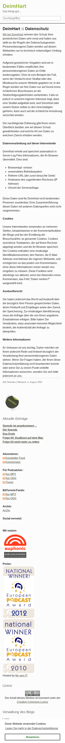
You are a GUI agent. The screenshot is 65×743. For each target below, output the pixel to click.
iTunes (9, 482)
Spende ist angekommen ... (20, 425)
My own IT (21, 675)
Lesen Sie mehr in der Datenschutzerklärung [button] (31, 728)
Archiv (6, 510)
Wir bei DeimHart (13, 34)
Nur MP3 (10, 474)
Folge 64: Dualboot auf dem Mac (23, 437)
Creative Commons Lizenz (32, 701)
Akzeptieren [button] (32, 737)
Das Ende (9, 433)
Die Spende (10, 429)
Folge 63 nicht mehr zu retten (21, 441)
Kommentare (12, 462)
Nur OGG (10, 478)
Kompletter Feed (15, 458)
